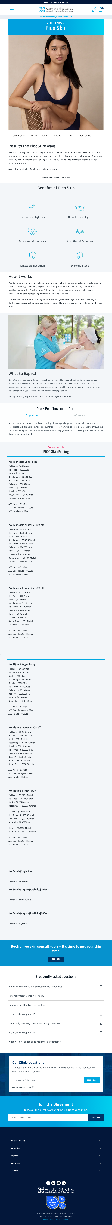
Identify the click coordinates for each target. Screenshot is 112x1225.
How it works (18, 136)
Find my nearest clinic (22, 1087)
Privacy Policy (48, 1219)
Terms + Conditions (63, 1219)
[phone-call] (94, 9)
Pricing (57, 136)
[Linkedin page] (64, 1183)
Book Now (56, 959)
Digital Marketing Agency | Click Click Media (56, 1216)
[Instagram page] (53, 1183)
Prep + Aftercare (39, 136)
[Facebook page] (48, 1183)
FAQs (69, 136)
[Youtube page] (59, 1183)
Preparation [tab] (32, 415)
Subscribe (96, 1117)
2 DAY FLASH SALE (56, 4)
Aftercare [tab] (79, 415)
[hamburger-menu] (12, 9)
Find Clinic (91, 1080)
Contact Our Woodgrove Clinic (56, 178)
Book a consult (85, 136)
